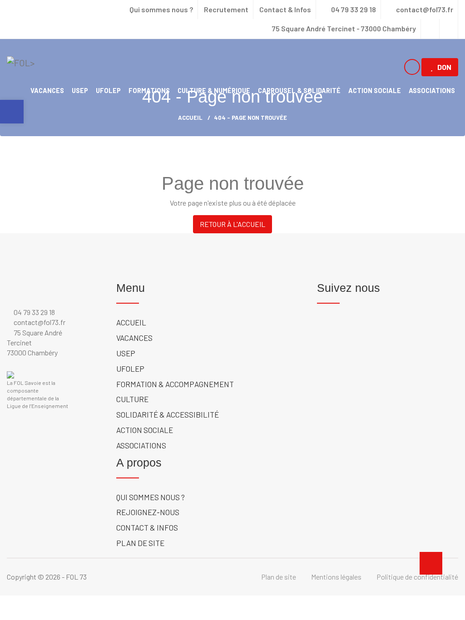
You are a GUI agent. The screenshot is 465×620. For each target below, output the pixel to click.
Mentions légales (336, 576)
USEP (80, 90)
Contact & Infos (285, 9)
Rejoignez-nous (147, 512)
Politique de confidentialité (417, 576)
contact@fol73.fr (424, 9)
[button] (12, 111)
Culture (132, 398)
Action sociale (374, 90)
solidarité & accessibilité (167, 414)
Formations (149, 90)
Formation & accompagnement (175, 384)
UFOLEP (108, 90)
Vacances (47, 90)
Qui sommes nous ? (161, 9)
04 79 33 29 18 (353, 9)
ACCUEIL (190, 117)
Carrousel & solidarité (299, 90)
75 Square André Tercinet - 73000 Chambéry (344, 28)
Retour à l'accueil (232, 224)
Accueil (131, 322)
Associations (432, 90)
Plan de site (140, 542)
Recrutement (226, 9)
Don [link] (444, 67)
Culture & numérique (214, 90)
